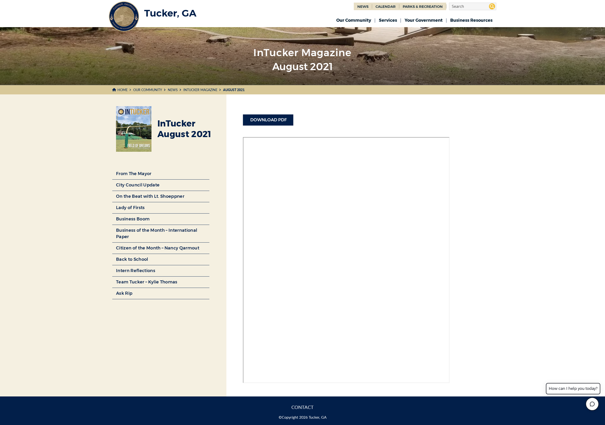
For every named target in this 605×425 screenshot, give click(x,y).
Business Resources (471, 20)
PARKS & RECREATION (423, 6)
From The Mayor (133, 173)
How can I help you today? (573, 388)
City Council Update (138, 185)
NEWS (362, 6)
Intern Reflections (135, 270)
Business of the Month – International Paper (156, 233)
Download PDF (268, 119)
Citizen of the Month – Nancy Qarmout (157, 248)
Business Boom (133, 219)
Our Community (353, 20)
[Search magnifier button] (492, 6)
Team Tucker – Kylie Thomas (146, 282)
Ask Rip (124, 293)
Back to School (132, 259)
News (173, 90)
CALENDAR (386, 6)
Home (122, 90)
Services (388, 20)
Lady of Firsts (130, 207)
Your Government (424, 20)
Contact (302, 407)
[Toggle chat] (592, 404)
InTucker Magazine (200, 90)
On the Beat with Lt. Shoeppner (150, 196)
